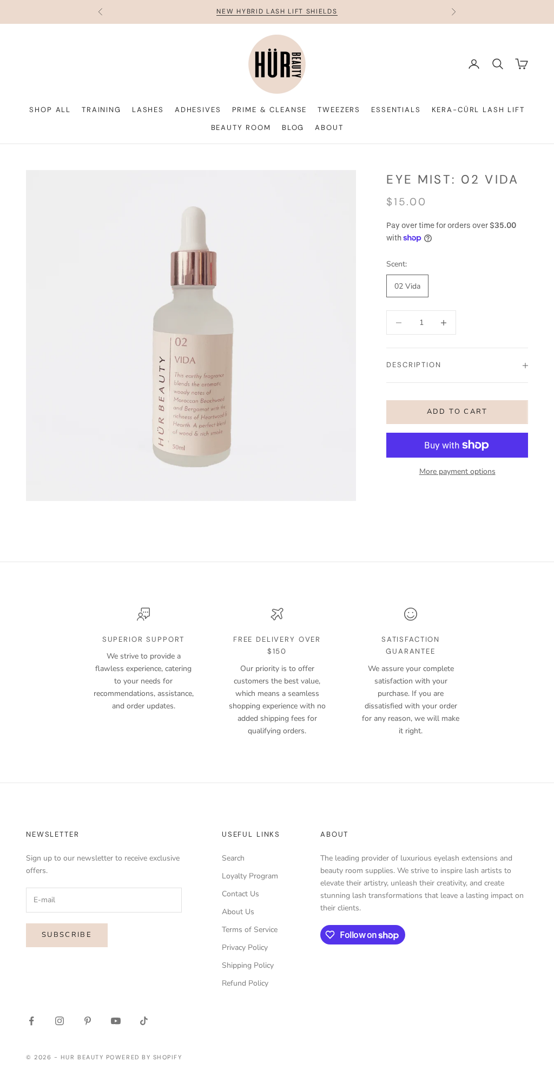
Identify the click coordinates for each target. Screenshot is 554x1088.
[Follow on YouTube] (115, 1020)
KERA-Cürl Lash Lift (478, 109)
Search (233, 858)
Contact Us (240, 894)
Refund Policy (245, 983)
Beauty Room (241, 127)
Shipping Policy (248, 965)
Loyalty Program (250, 876)
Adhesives (198, 109)
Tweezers (339, 109)
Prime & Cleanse (269, 109)
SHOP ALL (50, 109)
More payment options (457, 471)
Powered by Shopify (144, 1057)
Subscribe (67, 935)
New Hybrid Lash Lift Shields (276, 11)
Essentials (395, 109)
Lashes (148, 109)
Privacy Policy (245, 947)
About (329, 127)
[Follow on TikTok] (143, 1020)
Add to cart (457, 411)
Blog (293, 127)
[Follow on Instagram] (59, 1020)
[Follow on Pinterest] (87, 1020)
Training (101, 109)
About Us (238, 912)
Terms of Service (250, 929)
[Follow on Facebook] (31, 1020)
